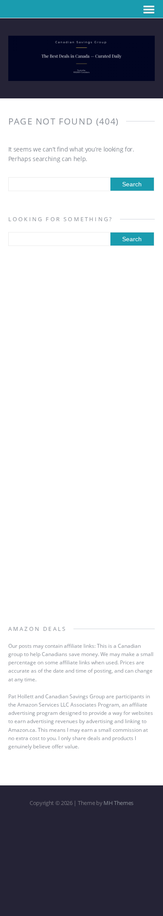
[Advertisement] (81, 345)
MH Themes (118, 803)
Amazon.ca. (22, 730)
